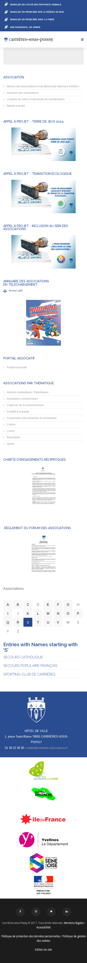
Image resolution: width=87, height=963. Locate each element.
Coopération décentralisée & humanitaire (31, 418)
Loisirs (10, 431)
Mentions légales (74, 923)
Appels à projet (15, 105)
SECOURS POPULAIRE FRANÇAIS (30, 666)
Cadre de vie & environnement (25, 405)
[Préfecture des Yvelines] (43, 885)
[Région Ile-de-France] (43, 819)
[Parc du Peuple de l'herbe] (43, 771)
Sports (10, 443)
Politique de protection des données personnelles (30, 936)
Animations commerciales (22, 398)
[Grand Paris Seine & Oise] (43, 863)
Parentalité (13, 437)
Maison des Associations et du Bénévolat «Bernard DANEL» (43, 86)
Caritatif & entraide (17, 411)
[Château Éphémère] (43, 794)
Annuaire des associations (22, 92)
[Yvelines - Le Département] (43, 839)
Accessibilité (43, 927)
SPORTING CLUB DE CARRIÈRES (29, 674)
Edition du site (43, 949)
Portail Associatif (16, 367)
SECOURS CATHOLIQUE (23, 657)
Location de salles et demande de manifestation (35, 99)
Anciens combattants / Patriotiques (27, 392)
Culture (11, 424)
